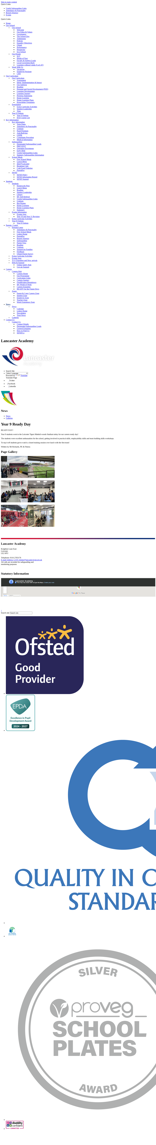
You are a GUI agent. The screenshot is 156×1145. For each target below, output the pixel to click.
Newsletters (21, 313)
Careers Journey (23, 280)
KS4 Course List (23, 118)
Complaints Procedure (25, 137)
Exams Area (21, 214)
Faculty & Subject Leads (26, 61)
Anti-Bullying (22, 133)
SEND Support (23, 179)
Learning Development (26, 91)
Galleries (15, 318)
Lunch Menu (22, 162)
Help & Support (18, 263)
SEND (14, 173)
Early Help (21, 151)
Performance (22, 47)
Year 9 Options (18, 113)
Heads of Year (22, 58)
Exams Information (19, 212)
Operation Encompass (25, 148)
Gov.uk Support (23, 267)
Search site (5, 613)
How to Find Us (23, 331)
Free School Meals (24, 159)
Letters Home (22, 234)
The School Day (23, 36)
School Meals (17, 157)
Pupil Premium (22, 131)
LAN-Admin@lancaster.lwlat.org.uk (21, 560)
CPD (19, 74)
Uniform (20, 129)
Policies (20, 41)
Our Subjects (22, 85)
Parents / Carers (12, 225)
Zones (14, 291)
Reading (20, 87)
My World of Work (24, 285)
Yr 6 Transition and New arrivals (24, 260)
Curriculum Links (23, 278)
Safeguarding (17, 142)
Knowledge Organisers (26, 102)
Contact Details (23, 324)
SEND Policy (22, 175)
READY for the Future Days (28, 289)
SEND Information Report (27, 177)
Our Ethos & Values (24, 32)
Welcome (20, 30)
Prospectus (21, 50)
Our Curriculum (12, 76)
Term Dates (21, 124)
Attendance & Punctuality (16, 11)
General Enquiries (24, 328)
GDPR (19, 135)
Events (8, 15)
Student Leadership (24, 109)
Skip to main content (9, 2)
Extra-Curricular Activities (27, 107)
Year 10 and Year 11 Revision (28, 216)
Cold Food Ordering (25, 168)
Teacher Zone (22, 300)
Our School (10, 25)
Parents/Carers (17, 227)
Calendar (20, 309)
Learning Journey (23, 93)
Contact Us (10, 320)
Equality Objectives (24, 43)
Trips (19, 111)
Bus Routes (21, 203)
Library (20, 195)
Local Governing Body (26, 63)
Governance (21, 34)
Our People (16, 54)
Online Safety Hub (24, 265)
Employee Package (24, 72)
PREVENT (21, 146)
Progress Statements (24, 96)
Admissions (21, 39)
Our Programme (23, 276)
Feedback (20, 252)
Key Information (12, 120)
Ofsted (19, 45)
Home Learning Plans (25, 100)
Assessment (21, 80)
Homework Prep (23, 186)
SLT (18, 56)
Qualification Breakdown (26, 282)
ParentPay (21, 170)
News (8, 304)
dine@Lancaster (23, 164)
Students (9, 181)
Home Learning (23, 98)
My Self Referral (23, 197)
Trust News (21, 315)
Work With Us (17, 67)
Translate (23, 375)
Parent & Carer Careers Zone (28, 293)
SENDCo (20, 333)
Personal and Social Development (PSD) (32, 89)
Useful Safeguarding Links (16, 8)
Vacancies (20, 69)
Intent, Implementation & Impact (29, 83)
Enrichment (16, 104)
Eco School (21, 52)
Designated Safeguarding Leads (29, 144)
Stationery (21, 210)
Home (8, 23)
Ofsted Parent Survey (25, 254)
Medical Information (25, 140)
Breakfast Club (22, 166)
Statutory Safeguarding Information (30, 155)
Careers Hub (17, 271)
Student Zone (22, 296)
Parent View (21, 243)
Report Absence (12, 13)
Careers (9, 269)
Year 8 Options (18, 221)
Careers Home (22, 274)
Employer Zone (23, 298)
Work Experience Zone (26, 302)
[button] (11, 19)
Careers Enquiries (23, 287)
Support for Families (25, 249)
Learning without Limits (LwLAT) (30, 65)
